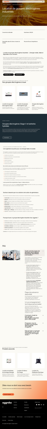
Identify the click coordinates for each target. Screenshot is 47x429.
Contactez (5, 231)
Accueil (4, 4)
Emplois (25, 410)
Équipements (9, 4)
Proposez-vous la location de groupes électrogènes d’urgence (31, 325)
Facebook (36, 404)
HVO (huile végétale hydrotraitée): (33, 281)
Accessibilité (4, 416)
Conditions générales (11, 416)
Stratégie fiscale (37, 416)
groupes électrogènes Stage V (22, 184)
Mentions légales (19, 416)
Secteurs (15, 402)
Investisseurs (26, 407)
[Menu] (43, 1)
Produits (25, 402)
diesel (21, 62)
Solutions (15, 404)
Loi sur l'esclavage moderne (28, 416)
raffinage (12, 209)
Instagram (43, 404)
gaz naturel (25, 62)
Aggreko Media (38, 404)
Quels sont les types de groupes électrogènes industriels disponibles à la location (32, 253)
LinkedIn (41, 404)
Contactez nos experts (7, 70)
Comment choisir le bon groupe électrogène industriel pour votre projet (32, 317)
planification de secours (25, 224)
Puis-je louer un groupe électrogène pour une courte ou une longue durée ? (32, 332)
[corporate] (6, 1)
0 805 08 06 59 (19, 74)
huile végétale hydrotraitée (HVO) (33, 62)
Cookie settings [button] (10, 420)
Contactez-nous (7, 74)
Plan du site (4, 420)
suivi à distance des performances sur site (15, 68)
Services (15, 407)
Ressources (26, 404)
